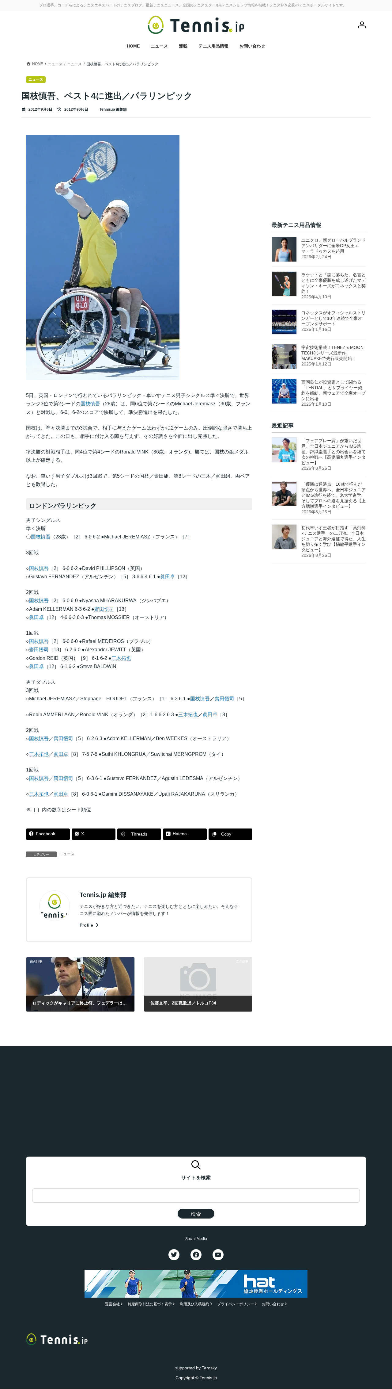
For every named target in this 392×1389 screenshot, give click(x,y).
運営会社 (112, 1304)
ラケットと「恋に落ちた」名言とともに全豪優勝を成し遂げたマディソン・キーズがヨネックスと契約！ (333, 283)
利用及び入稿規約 (194, 1304)
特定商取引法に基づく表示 (150, 1304)
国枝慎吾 (90, 403)
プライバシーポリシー (235, 1304)
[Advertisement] (319, 173)
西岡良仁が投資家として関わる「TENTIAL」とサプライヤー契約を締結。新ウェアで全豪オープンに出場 (333, 390)
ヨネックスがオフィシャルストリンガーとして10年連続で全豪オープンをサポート (333, 318)
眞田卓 (167, 576)
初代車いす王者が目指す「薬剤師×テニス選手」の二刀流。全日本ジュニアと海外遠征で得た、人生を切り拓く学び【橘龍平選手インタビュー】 (333, 539)
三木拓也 (121, 658)
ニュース (67, 854)
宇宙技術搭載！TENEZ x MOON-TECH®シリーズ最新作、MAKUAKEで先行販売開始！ (333, 353)
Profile (87, 925)
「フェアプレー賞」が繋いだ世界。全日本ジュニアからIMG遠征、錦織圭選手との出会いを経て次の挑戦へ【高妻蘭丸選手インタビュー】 (333, 451)
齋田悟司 (104, 609)
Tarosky (209, 1367)
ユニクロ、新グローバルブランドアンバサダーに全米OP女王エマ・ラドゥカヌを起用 (333, 246)
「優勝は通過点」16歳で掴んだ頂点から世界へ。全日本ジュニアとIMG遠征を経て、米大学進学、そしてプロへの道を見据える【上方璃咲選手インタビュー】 (333, 495)
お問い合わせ (273, 1304)
